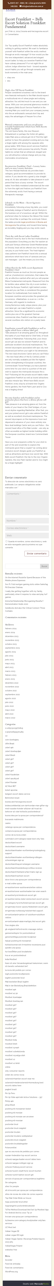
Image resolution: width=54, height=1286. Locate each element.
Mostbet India (11, 1040)
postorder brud (11, 1124)
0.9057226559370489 (14, 732)
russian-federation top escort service (21, 1155)
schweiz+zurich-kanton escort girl (19, 1175)
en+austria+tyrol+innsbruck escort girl (20, 895)
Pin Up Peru (10, 1093)
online (7, 1067)
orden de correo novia (14, 1075)
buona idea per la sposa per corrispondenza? (24, 816)
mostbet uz (10, 1059)
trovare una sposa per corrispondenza (21, 1217)
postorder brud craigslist (15, 1128)
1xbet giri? (9, 759)
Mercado (41, 1284)
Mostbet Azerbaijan (13, 997)
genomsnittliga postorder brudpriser (20, 937)
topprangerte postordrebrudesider (20, 1206)
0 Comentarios (12, 34)
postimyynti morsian (13, 1113)
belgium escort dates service (17, 794)
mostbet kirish (11, 1044)
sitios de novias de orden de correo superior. (24, 1194)
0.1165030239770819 (14, 728)
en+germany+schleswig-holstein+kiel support (24, 911)
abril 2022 (9, 714)
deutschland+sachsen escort (17, 876)
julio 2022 (9, 702)
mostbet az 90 (11, 993)
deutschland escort (13, 843)
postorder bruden (12, 1132)
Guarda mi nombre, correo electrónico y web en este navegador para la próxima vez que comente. (26, 544)
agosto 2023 (10, 652)
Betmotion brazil (12, 798)
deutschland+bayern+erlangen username (22, 864)
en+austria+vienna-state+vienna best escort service (27, 899)
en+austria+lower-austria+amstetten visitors (23, 887)
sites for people (12, 1186)
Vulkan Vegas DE (12, 1231)
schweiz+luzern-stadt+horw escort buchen (23, 1171)
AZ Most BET (10, 786)
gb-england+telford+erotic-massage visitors (24, 929)
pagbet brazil (11, 1089)
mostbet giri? (10, 1005)
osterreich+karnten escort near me (20, 1079)
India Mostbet (11, 959)
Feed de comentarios (14, 1268)
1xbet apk (9, 748)
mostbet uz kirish (12, 1063)
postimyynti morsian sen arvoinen (19, 1117)
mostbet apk (10, 990)
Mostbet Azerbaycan (14, 1001)
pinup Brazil (10, 1105)
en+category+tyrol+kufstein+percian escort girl (24, 903)
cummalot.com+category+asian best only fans (24, 839)
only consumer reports (14, 1071)
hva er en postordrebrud (15, 955)
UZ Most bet (10, 1227)
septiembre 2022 (12, 694)
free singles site (12, 925)
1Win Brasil (9, 744)
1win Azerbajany (12, 740)
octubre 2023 (11, 644)
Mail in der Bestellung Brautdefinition (20, 986)
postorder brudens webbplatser (19, 1136)
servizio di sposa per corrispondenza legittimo (25, 1179)
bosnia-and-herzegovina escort (35, 31)
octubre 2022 (11, 691)
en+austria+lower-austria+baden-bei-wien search (25, 891)
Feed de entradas (12, 1264)
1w (6, 736)
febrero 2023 (10, 675)
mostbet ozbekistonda (15, 1052)
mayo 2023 (10, 664)
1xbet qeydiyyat (12, 778)
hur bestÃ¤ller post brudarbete (18, 952)
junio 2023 (9, 660)
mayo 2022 (10, 710)
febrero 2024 (10, 629)
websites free (11, 1250)
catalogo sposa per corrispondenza (20, 827)
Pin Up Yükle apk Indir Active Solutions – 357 (23, 1097)
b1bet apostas (11, 790)
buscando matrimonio (14, 819)
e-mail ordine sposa (13, 884)
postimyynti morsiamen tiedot (18, 1109)
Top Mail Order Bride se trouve (18, 1198)
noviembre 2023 (12, 640)
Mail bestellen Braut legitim (17, 982)
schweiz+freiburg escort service (18, 1167)
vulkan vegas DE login (14, 1235)
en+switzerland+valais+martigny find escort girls (25, 921)
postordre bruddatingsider (16, 1144)
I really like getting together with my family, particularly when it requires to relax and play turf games (26, 594)
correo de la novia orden (15, 835)
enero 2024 (10, 632)
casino (8, 823)
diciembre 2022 (11, 683)
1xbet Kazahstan (12, 775)
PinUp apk (9, 1101)
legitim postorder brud (14, 978)
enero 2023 (10, 679)
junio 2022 (9, 706)
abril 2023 (9, 667)
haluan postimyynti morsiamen (18, 941)
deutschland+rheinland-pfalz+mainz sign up (23, 872)
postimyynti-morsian (14, 1121)
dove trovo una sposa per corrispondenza (23, 880)
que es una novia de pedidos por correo (22, 1151)
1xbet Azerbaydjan (13, 751)
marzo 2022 (10, 718)
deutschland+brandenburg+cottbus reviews (23, 868)
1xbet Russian (11, 782)
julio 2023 (9, 656)
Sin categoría (10, 1182)
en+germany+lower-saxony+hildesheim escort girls (26, 907)
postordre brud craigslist (15, 1140)
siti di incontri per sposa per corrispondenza (23, 1190)
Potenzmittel (10, 1148)
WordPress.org (11, 1272)
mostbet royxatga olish (15, 1055)
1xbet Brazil (10, 755)
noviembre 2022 (12, 687)
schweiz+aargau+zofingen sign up (19, 1163)
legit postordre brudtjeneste (17, 974)
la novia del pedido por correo (18, 970)
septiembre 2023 (12, 648)
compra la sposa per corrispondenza (20, 831)
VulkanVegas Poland (13, 1246)
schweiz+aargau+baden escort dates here (23, 1159)
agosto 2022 (10, 698)
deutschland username (15, 846)
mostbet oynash (12, 1048)
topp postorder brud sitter (16, 1202)
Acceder (8, 1260)
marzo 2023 (10, 671)
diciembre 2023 (11, 636)
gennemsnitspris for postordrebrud (20, 933)
